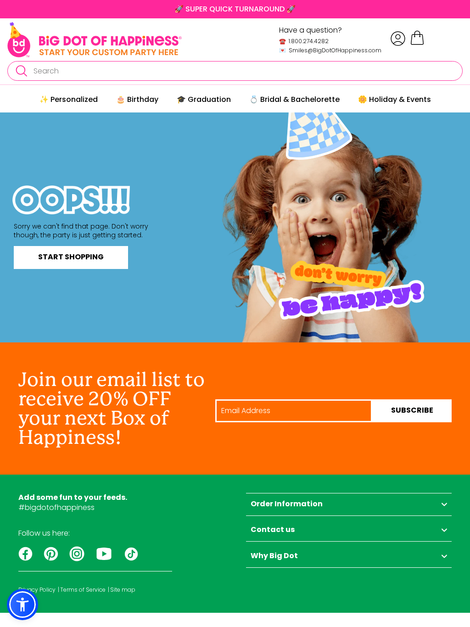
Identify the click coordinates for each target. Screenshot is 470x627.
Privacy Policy (37, 589)
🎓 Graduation (204, 99)
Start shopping (71, 257)
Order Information (287, 504)
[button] (22, 604)
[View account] (398, 38)
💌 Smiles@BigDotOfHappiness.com (330, 50)
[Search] (21, 71)
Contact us (273, 530)
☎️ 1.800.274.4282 (304, 41)
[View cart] (417, 43)
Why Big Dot (274, 556)
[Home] (94, 39)
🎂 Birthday (137, 99)
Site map (122, 589)
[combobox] (235, 71)
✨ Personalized (68, 99)
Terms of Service (83, 589)
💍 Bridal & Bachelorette (294, 99)
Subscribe (412, 410)
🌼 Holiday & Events (394, 99)
